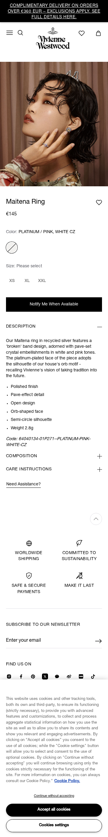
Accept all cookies (54, 810)
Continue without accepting (54, 796)
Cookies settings (54, 825)
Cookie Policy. (67, 781)
